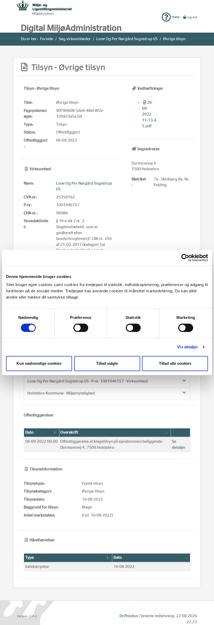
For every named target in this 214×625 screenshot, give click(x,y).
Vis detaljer (187, 347)
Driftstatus (129, 616)
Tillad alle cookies (175, 363)
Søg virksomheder (75, 39)
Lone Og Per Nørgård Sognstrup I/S (127, 39)
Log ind (192, 17)
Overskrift (69, 432)
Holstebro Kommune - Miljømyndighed (61, 393)
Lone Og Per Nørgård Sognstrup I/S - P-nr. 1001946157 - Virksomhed (87, 381)
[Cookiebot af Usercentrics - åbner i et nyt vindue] (185, 258)
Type (29, 558)
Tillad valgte (107, 363)
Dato (29, 432)
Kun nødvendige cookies (39, 363)
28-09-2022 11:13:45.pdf (149, 114)
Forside (46, 39)
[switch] (80, 328)
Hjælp (175, 17)
